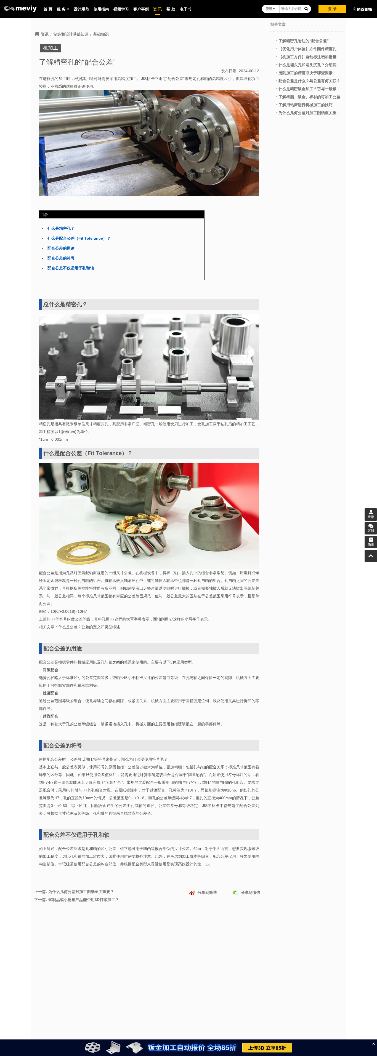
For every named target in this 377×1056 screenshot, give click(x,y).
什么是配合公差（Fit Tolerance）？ (79, 238)
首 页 (48, 9)
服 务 (62, 9)
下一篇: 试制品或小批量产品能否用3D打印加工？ (76, 899)
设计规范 (81, 9)
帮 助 (170, 9)
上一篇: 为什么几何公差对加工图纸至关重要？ (74, 891)
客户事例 (141, 9)
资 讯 (157, 9)
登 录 (332, 9)
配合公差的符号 (61, 258)
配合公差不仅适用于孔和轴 (70, 268)
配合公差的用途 (61, 248)
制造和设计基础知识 (71, 34)
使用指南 (101, 9)
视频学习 (121, 9)
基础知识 (101, 34)
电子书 (185, 9)
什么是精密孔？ (61, 228)
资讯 (269, 9)
